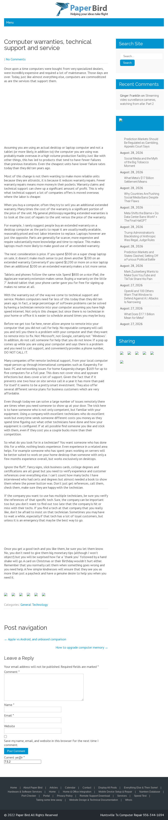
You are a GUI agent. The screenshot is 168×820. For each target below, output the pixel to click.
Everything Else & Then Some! (141, 788)
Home (13, 788)
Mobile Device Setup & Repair (115, 792)
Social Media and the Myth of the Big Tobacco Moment (141, 162)
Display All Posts (107, 788)
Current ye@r (14, 757)
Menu (10, 22)
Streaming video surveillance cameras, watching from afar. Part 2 (139, 99)
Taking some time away (49, 800)
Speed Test (140, 796)
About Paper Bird (32, 788)
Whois (128, 800)
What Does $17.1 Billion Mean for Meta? (139, 316)
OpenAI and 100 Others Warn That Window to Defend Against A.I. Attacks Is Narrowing (141, 296)
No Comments (16, 59)
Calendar (70, 788)
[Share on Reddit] (22, 596)
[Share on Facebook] (7, 596)
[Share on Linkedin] (37, 596)
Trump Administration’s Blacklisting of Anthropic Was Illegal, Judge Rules (140, 236)
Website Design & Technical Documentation (93, 800)
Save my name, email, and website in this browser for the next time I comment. (51, 743)
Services (122, 796)
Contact (87, 788)
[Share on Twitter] (15, 596)
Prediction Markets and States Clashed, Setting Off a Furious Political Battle (141, 255)
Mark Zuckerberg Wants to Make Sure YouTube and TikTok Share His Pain (141, 275)
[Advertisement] (56, 115)
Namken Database (149, 792)
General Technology (34, 605)
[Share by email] (45, 596)
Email (9, 715)
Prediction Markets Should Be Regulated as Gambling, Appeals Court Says (141, 142)
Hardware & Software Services (25, 792)
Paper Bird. (23, 815)
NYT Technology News (138, 123)
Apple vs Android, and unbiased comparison (35, 639)
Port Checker (29, 796)
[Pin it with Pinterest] (30, 596)
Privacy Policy (65, 796)
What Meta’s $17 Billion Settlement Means (139, 179)
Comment (12, 672)
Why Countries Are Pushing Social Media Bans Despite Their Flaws (141, 197)
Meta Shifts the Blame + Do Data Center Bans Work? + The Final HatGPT (141, 217)
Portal (46, 796)
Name (9, 705)
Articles (54, 788)
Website (9, 726)
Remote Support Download (95, 796)
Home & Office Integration (77, 792)
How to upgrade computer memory (82, 647)
